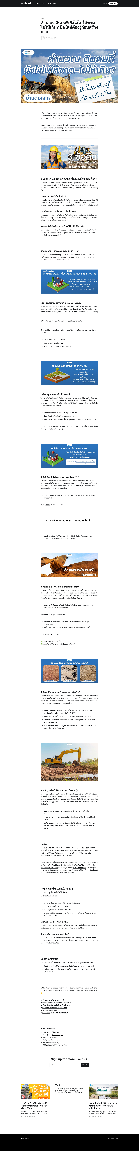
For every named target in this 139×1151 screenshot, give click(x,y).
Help (54, 3)
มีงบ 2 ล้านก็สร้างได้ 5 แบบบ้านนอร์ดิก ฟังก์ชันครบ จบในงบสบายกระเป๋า (69, 966)
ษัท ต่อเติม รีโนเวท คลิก (50, 1002)
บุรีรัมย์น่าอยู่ (54, 1032)
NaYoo (22, 1138)
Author (49, 3)
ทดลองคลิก (46, 1013)
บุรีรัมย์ (42, 19)
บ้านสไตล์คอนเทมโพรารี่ (49, 868)
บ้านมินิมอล (56, 865)
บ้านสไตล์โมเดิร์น (78, 865)
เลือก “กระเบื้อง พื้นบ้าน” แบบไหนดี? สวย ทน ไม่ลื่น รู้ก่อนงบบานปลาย (68, 963)
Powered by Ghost (113, 1138)
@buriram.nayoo (56, 1040)
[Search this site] (99, 3)
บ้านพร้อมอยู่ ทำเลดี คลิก (51, 1005)
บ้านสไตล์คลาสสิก (79, 868)
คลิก (44, 1010)
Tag (43, 3)
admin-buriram (51, 37)
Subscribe (113, 3)
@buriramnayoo (57, 1035)
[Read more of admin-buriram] (43, 38)
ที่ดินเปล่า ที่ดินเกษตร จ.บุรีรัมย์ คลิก (54, 1008)
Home (37, 3)
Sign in (105, 3)
